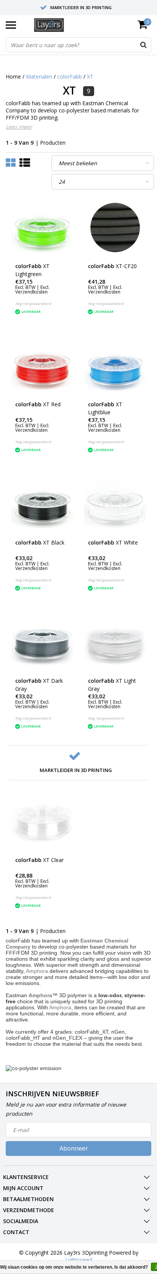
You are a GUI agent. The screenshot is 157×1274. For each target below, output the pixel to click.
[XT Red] (42, 365)
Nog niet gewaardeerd (33, 303)
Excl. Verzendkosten (32, 289)
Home (13, 76)
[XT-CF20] (115, 227)
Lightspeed (78, 1259)
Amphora (37, 971)
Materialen (39, 76)
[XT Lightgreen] (42, 227)
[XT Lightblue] (115, 365)
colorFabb (69, 76)
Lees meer (19, 126)
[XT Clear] (42, 821)
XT (90, 76)
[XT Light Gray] (115, 642)
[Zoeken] (143, 45)
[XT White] (115, 504)
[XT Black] (42, 504)
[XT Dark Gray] (42, 642)
